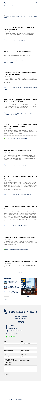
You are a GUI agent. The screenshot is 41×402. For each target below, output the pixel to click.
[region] (29, 288)
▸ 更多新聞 (6, 299)
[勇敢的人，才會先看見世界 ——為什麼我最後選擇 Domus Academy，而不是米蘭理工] (5, 282)
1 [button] (24, 296)
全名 (5, 341)
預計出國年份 (23, 354)
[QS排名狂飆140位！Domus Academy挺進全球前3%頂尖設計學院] (5, 288)
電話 (22, 341)
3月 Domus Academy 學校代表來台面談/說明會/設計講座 (18, 150)
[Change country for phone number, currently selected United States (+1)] (22, 344)
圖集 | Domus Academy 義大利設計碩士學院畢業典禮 (17, 52)
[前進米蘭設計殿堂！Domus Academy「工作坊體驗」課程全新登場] (5, 294)
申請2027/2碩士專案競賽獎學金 (12, 360)
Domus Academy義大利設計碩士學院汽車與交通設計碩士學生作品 (20, 261)
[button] (29, 286)
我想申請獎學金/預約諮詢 (9, 359)
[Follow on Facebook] (23, 322)
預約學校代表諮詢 (9, 362)
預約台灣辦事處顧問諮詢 (25, 360)
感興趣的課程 (6, 354)
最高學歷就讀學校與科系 (9, 350)
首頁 (4, 8)
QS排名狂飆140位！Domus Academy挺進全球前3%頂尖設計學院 (13, 287)
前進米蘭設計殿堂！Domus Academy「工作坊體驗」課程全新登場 (13, 292)
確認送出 (6, 374)
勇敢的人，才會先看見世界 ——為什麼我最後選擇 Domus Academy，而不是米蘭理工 (13, 282)
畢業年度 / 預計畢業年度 (25, 350)
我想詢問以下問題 (7, 364)
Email (5, 346)
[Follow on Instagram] (19, 322)
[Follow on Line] (21, 322)
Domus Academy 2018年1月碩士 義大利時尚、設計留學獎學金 (19, 237)
